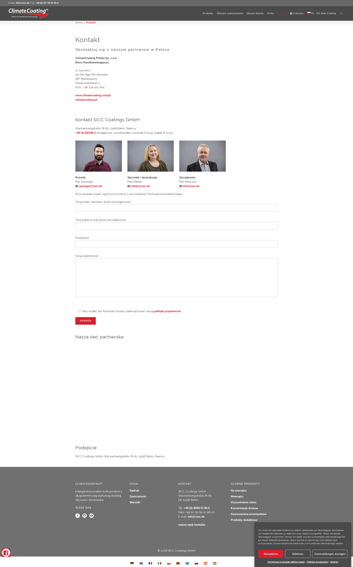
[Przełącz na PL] (168, 563)
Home (79, 22)
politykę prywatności (167, 311)
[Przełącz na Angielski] (141, 563)
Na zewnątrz (239, 490)
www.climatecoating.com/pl (93, 95)
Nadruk (334, 562)
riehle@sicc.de (140, 186)
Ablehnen (297, 553)
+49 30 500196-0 (85, 132)
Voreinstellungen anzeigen (329, 553)
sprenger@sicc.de (90, 186)
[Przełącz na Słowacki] (196, 563)
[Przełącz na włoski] (159, 563)
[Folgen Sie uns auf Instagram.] (84, 516)
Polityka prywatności (318, 562)
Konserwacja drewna (244, 508)
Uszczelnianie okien (243, 502)
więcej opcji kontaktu (191, 524)
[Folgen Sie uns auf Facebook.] (77, 516)
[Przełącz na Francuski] (150, 563)
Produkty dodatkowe (244, 519)
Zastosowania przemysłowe (248, 514)
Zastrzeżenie (138, 496)
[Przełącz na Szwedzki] (187, 563)
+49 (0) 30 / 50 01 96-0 (47, 3)
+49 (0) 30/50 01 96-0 (197, 507)
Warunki (135, 502)
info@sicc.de (22, 3)
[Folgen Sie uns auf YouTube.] (91, 516)
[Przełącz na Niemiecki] (132, 563)
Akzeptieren (271, 553)
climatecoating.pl (86, 99)
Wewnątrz (237, 496)
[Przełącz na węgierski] (214, 563)
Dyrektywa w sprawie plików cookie (286, 562)
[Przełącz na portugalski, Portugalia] (178, 563)
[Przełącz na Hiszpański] (205, 563)
